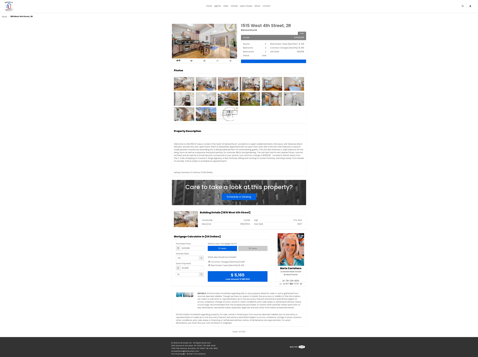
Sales (225, 5)
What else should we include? (222, 257)
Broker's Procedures (196, 354)
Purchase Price (183, 243)
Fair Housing (177, 354)
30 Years (253, 248)
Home (209, 5)
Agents (217, 5)
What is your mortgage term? (222, 243)
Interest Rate (182, 253)
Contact (266, 5)
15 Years (222, 248)
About (257, 5)
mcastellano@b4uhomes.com (185, 351)
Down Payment (183, 263)
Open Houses (246, 5)
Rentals (234, 5)
